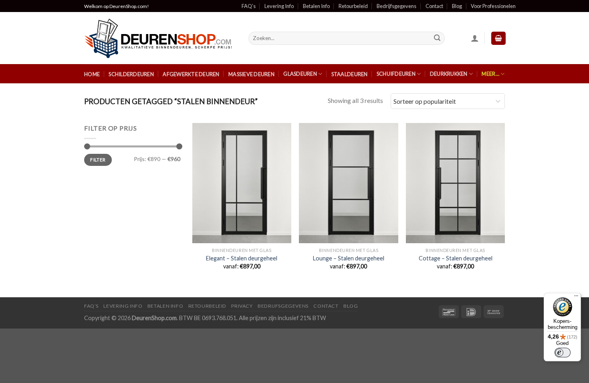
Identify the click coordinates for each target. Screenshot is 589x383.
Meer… (490, 74)
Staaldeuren (349, 74)
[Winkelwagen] (498, 38)
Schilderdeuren (131, 74)
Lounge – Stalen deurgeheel (348, 258)
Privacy (241, 306)
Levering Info (279, 6)
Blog (457, 6)
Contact (434, 6)
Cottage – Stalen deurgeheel (455, 258)
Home (92, 74)
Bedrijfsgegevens (396, 6)
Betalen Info (316, 6)
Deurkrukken (449, 74)
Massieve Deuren (251, 74)
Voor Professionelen (493, 6)
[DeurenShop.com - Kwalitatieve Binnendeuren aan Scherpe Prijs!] (160, 38)
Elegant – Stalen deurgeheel (241, 258)
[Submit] (437, 38)
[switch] (563, 352)
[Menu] (576, 297)
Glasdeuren (300, 74)
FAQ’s (249, 6)
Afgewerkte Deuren (191, 74)
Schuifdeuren (396, 74)
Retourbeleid (353, 6)
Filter (97, 160)
